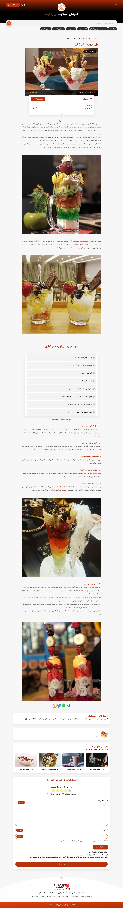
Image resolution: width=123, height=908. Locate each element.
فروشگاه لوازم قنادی (86, 897)
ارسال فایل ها (100, 847)
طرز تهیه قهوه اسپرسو (97, 769)
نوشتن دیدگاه (39, 99)
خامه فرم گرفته (57, 487)
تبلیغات (43, 897)
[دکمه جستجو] (9, 23)
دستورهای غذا (74, 897)
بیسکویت (52, 490)
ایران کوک (51, 14)
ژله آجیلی (67, 244)
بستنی (24, 473)
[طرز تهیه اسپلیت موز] (26, 768)
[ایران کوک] (61, 7)
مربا (84, 607)
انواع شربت (85, 591)
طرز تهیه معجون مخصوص (49, 769)
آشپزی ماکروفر (45, 29)
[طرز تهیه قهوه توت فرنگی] (73, 768)
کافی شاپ (87, 38)
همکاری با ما (35, 897)
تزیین (31, 487)
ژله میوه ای (78, 244)
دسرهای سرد (71, 29)
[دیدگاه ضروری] (60, 824)
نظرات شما (57, 897)
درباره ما (49, 897)
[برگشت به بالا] (61, 877)
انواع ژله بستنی (87, 244)
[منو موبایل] (116, 4)
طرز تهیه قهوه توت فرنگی (73, 769)
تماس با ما (65, 897)
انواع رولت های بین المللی (98, 29)
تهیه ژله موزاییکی (46, 449)
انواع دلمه (113, 29)
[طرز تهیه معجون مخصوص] (50, 768)
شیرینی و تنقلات (58, 29)
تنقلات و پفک (82, 29)
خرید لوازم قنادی (13, 5)
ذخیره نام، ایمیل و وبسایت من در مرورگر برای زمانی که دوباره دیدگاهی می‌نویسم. (80, 841)
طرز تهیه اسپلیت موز (26, 769)
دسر (75, 127)
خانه (96, 38)
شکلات (64, 490)
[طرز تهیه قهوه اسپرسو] (97, 768)
